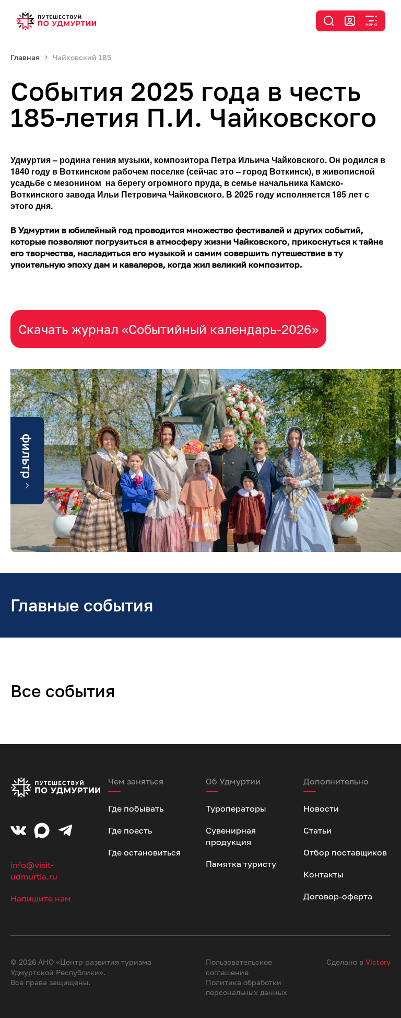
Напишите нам (40, 898)
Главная (25, 57)
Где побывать (135, 808)
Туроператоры (236, 808)
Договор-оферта (337, 896)
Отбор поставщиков (345, 852)
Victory (378, 961)
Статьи (317, 830)
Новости (321, 808)
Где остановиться (144, 852)
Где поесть (130, 830)
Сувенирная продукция (231, 836)
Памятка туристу (241, 864)
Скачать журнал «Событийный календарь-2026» (168, 329)
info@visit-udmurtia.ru (33, 871)
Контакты (323, 874)
